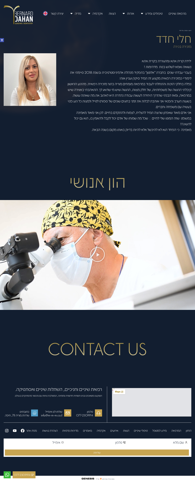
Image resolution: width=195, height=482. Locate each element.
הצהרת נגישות (50, 430)
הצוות (112, 13)
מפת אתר (31, 430)
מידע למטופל (159, 430)
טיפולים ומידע (154, 13)
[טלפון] (98, 413)
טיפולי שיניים (141, 430)
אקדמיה (97, 13)
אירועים (114, 430)
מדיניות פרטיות (70, 430)
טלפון (90, 411)
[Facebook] (23, 431)
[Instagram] (7, 431)
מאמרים (87, 430)
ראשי (190, 30)
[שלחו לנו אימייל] (67, 413)
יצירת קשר (57, 13)
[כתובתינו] (34, 413)
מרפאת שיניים (177, 13)
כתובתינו (24, 411)
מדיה (78, 13)
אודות (130, 13)
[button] (2, 40)
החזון (188, 430)
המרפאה (176, 430)
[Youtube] (15, 431)
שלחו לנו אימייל (53, 411)
